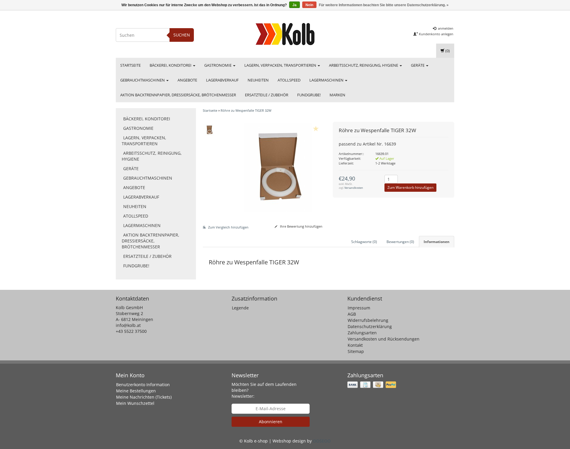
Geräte (418, 65)
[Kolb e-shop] (285, 34)
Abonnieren (270, 421)
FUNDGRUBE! (309, 95)
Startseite (130, 65)
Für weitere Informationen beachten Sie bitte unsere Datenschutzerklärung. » (384, 5)
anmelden (445, 28)
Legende (240, 308)
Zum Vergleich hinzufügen (227, 227)
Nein (309, 5)
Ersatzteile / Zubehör (266, 95)
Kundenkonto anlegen (435, 34)
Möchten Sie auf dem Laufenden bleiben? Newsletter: (264, 390)
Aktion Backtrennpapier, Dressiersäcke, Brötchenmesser (178, 95)
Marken (337, 95)
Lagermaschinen (326, 80)
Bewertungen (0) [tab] (400, 241)
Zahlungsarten (362, 332)
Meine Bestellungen (136, 391)
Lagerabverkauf (222, 80)
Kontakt (355, 345)
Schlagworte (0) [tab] (364, 241)
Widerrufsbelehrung (368, 320)
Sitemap (356, 351)
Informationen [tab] (436, 241)
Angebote (187, 80)
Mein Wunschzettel (135, 403)
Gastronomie (218, 65)
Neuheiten (258, 80)
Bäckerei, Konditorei (171, 65)
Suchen (181, 35)
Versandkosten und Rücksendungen (383, 339)
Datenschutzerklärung (370, 326)
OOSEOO (322, 441)
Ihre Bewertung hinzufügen (300, 226)
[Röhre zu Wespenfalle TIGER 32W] (209, 129)
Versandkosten (353, 188)
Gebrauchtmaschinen (143, 80)
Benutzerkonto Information (143, 384)
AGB (352, 314)
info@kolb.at (128, 325)
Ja (294, 5)
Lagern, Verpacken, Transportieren (280, 65)
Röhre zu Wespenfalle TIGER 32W (246, 110)
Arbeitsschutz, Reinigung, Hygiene (364, 65)
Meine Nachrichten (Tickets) (144, 397)
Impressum (359, 308)
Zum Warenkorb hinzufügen (410, 187)
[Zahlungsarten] (372, 385)
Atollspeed (289, 80)
